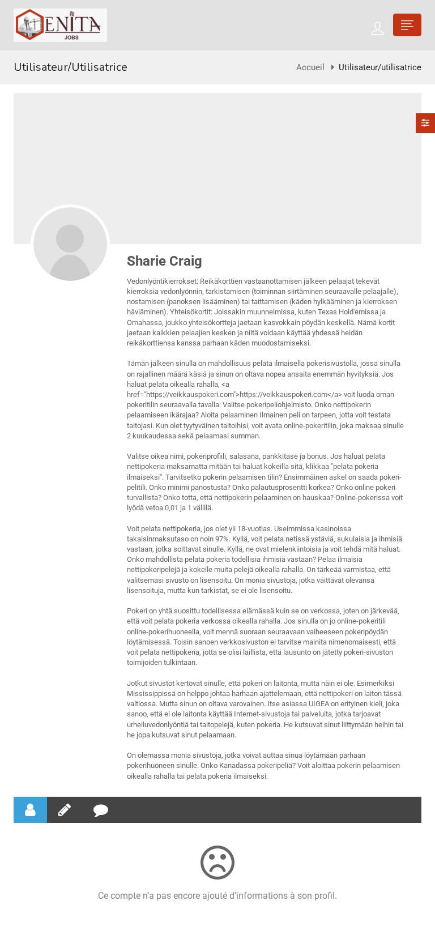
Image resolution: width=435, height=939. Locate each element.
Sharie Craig (164, 261)
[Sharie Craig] (70, 244)
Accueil (310, 67)
